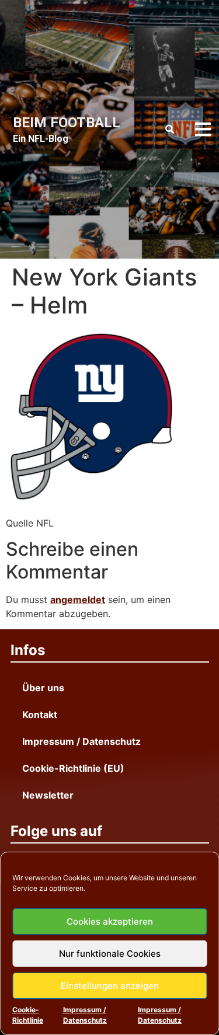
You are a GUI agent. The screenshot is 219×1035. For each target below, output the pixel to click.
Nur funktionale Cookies (110, 953)
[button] (169, 129)
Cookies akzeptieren (110, 921)
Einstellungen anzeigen (110, 985)
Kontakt (39, 714)
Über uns (43, 688)
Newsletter (48, 795)
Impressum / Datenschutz (85, 1014)
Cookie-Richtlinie (27, 1014)
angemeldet (77, 599)
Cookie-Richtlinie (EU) (73, 768)
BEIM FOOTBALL (66, 122)
